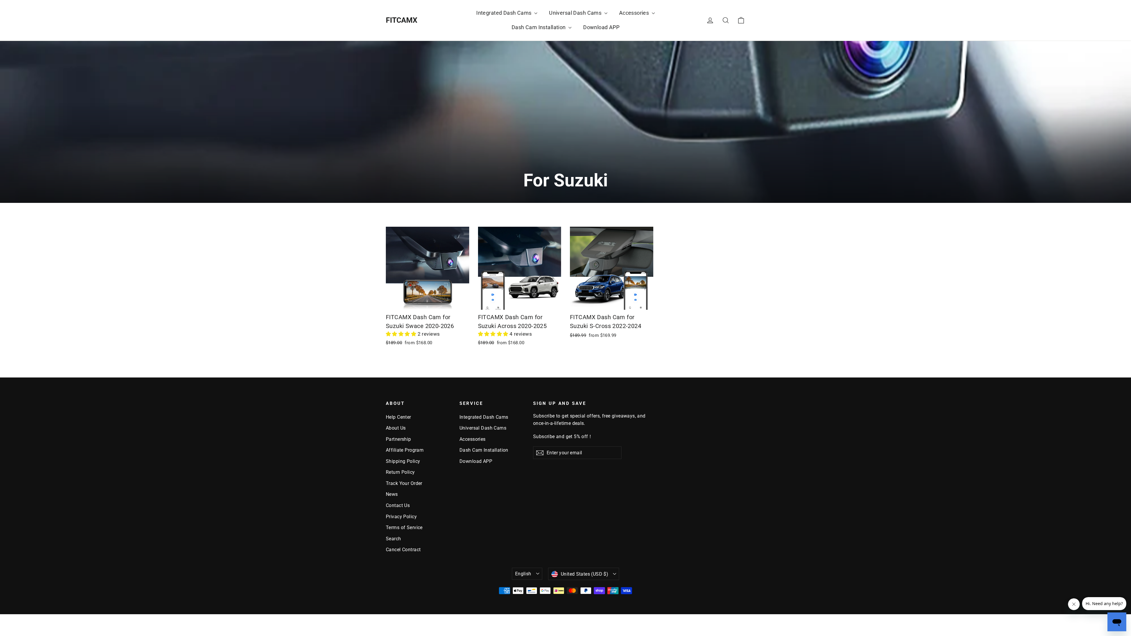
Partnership (398, 439)
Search (393, 538)
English (523, 574)
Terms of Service (404, 527)
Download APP (601, 27)
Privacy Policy (401, 516)
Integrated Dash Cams (504, 13)
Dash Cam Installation (539, 27)
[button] (402, 334)
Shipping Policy (403, 461)
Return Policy (400, 472)
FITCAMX (401, 20)
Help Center (398, 417)
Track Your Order (404, 483)
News (392, 494)
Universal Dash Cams (576, 13)
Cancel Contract (403, 549)
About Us (396, 428)
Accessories (634, 13)
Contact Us (398, 505)
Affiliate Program (405, 450)
